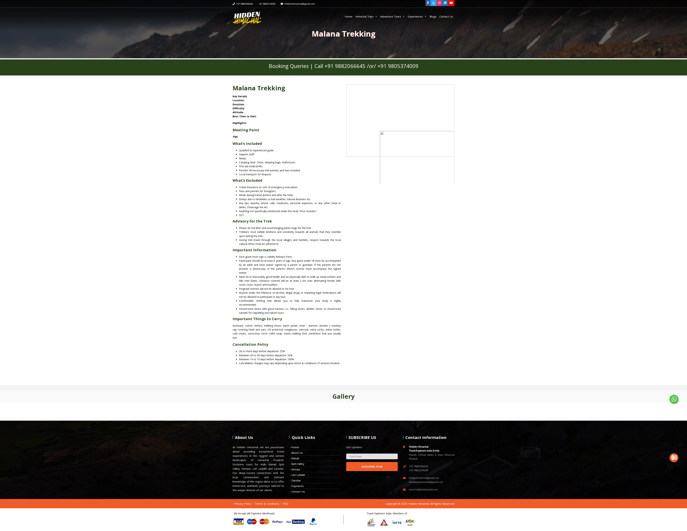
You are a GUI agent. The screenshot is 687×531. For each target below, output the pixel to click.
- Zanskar (295, 480)
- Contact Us (297, 491)
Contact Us (446, 16)
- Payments (296, 486)
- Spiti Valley (296, 464)
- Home (294, 447)
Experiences (415, 16)
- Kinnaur (294, 469)
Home (348, 16)
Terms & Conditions (267, 503)
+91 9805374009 (267, 3)
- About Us (296, 452)
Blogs (433, 16)
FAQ (285, 503)
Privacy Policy (242, 503)
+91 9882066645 (244, 3)
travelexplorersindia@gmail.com (426, 482)
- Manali (294, 458)
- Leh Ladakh (297, 475)
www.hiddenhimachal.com (423, 489)
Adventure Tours (390, 16)
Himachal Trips (364, 16)
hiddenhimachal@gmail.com (299, 3)
